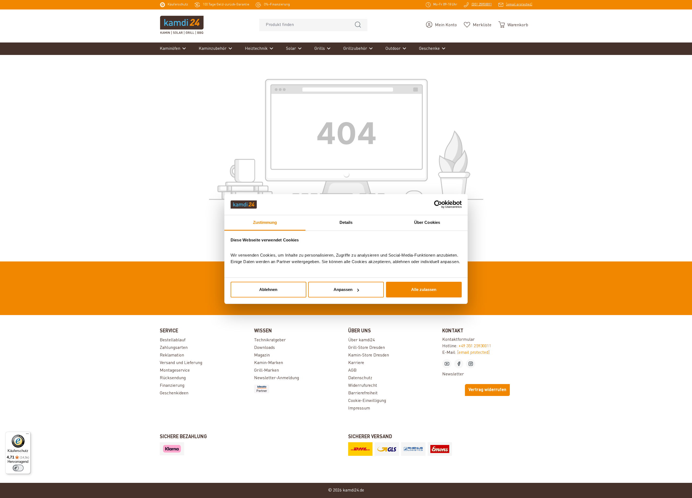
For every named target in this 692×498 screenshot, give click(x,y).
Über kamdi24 (361, 340)
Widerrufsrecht (362, 386)
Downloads (264, 348)
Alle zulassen (423, 289)
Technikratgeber (270, 340)
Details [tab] (346, 222)
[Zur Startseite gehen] (182, 25)
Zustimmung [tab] (265, 222)
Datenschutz (360, 378)
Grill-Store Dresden (366, 348)
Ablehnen (268, 289)
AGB (352, 370)
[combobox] (304, 25)
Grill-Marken (266, 370)
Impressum (359, 408)
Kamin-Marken (268, 363)
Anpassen (343, 289)
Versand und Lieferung (181, 363)
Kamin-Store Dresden (368, 355)
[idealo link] (299, 389)
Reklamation (172, 355)
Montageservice (175, 370)
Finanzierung (172, 386)
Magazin (262, 355)
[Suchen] (357, 25)
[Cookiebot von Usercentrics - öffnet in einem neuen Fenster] (438, 205)
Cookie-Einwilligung (367, 401)
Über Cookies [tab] (427, 222)
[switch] (18, 468)
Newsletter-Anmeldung (276, 378)
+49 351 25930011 (474, 346)
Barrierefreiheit (363, 393)
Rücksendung (173, 378)
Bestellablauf (172, 340)
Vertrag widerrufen (487, 390)
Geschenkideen (174, 393)
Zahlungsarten (174, 348)
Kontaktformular (458, 340)
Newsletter (453, 374)
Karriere (356, 363)
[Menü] (27, 435)
